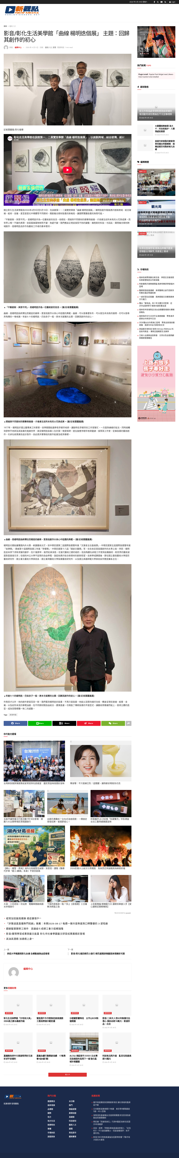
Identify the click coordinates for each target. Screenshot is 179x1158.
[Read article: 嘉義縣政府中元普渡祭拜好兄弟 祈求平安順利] (18, 1042)
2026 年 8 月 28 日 (11, 1025)
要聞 (54, 47)
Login (173, 2)
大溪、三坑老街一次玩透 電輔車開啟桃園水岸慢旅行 (24, 905)
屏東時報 (13, 715)
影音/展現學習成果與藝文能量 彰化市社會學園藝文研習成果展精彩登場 (45, 934)
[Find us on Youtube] (162, 2)
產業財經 (9, 1013)
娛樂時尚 (51, 1125)
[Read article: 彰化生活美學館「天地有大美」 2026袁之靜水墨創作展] (18, 1005)
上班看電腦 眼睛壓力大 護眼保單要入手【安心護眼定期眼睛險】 (111, 905)
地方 (49, 1117)
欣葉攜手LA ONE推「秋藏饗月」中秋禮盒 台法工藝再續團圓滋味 (110, 820)
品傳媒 (50, 1109)
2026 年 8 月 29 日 (147, 118)
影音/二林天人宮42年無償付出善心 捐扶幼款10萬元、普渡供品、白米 (116, 1021)
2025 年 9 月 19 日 (147, 255)
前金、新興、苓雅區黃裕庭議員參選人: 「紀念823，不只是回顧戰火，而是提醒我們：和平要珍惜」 (112, 1130)
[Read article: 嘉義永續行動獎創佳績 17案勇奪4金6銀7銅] (51, 1042)
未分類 (71, 1101)
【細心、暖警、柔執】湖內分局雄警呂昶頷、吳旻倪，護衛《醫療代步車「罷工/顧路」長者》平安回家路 (34, 869)
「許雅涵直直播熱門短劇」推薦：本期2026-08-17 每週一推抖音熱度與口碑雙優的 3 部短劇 (57, 923)
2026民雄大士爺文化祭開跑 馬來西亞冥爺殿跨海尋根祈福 (97, 868)
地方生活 (51, 1121)
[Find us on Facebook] (154, 2)
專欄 (49, 1129)
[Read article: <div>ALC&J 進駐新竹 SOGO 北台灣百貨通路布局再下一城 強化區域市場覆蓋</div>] (84, 1042)
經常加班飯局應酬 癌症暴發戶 (22, 918)
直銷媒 (71, 1117)
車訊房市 (72, 1133)
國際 (49, 1113)
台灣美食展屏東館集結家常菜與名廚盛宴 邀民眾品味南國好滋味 (34, 783)
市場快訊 (51, 1133)
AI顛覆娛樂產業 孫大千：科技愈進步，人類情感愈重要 (165, 129)
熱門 (71, 1105)
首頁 (5, 26)
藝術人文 (12, 26)
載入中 (67, 1074)
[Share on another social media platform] (128, 723)
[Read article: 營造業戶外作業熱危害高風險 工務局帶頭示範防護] (51, 1005)
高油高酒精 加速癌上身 (19, 939)
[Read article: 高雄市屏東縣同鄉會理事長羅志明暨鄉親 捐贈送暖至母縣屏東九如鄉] (145, 145)
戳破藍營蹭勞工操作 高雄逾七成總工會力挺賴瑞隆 (34, 928)
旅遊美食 (142, 234)
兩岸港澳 (51, 1105)
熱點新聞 (72, 1109)
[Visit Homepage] (22, 10)
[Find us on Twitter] (158, 2)
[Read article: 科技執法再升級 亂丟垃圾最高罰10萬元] (116, 1042)
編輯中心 (18, 47)
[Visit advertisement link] (156, 42)
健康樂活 (51, 1101)
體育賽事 (72, 1137)
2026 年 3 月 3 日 (146, 193)
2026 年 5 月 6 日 (146, 224)
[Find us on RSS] (165, 2)
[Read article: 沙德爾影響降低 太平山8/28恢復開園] (84, 1005)
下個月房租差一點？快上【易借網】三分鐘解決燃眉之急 (67, 905)
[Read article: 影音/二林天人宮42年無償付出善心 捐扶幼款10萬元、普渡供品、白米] (116, 1005)
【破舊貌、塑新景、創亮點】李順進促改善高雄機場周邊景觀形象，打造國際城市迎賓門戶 (155, 217)
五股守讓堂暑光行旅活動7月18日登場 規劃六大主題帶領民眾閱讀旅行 (23, 820)
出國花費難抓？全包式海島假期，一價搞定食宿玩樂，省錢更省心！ (67, 820)
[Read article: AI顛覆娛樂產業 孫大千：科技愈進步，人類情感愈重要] (145, 130)
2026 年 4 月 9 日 (32, 47)
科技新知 (72, 1121)
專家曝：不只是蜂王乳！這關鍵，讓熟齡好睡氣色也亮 (95, 783)
